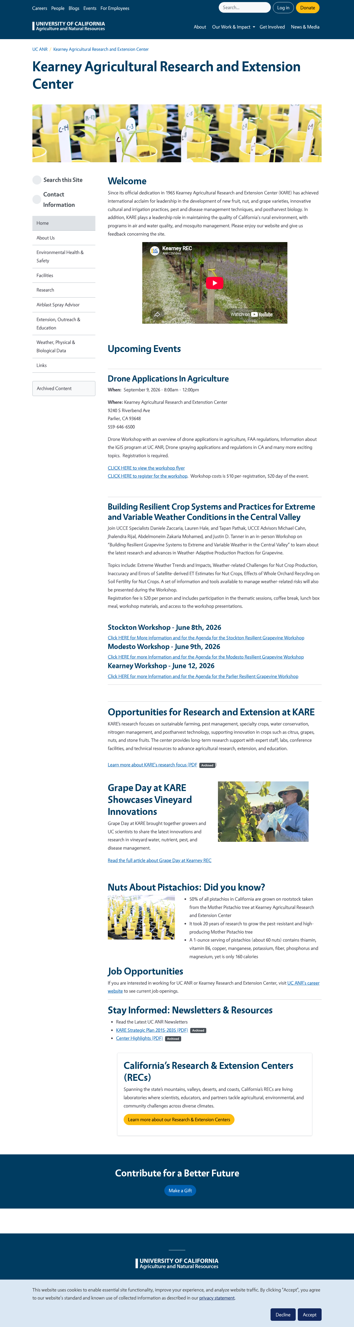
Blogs (74, 8)
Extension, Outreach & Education (58, 323)
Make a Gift (180, 1190)
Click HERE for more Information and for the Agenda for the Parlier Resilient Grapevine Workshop (203, 676)
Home (43, 223)
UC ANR (39, 49)
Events (89, 8)
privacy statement (217, 1298)
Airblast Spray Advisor (58, 304)
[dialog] (177, 1303)
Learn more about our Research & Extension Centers (179, 1119)
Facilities (45, 275)
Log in (283, 7)
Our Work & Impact (231, 27)
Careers (39, 8)
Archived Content (54, 388)
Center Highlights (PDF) (147, 1038)
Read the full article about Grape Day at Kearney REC (159, 860)
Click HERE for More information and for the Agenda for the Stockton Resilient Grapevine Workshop (206, 637)
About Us (46, 238)
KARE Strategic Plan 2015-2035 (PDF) (160, 1030)
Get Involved (272, 27)
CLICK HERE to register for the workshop (147, 476)
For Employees (115, 8)
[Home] (68, 27)
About (200, 27)
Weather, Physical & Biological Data (56, 346)
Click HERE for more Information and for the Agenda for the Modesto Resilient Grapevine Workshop (206, 657)
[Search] (267, 7)
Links (42, 365)
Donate (307, 7)
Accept (309, 1314)
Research (45, 290)
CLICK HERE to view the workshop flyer (146, 468)
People (58, 8)
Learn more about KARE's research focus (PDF (160, 764)
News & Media (305, 27)
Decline (283, 1314)
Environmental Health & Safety (60, 256)
